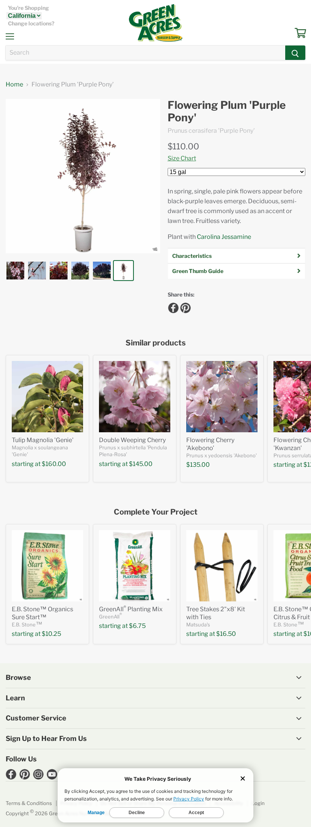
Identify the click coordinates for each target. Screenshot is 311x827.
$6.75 (137, 625)
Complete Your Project (156, 512)
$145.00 (140, 464)
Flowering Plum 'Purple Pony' (227, 111)
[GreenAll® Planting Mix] (134, 565)
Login (258, 803)
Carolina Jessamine (224, 236)
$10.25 (51, 633)
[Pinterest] (184, 306)
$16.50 (226, 633)
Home (14, 84)
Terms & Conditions (29, 803)
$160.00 (54, 464)
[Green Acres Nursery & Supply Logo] (155, 23)
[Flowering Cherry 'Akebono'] (222, 396)
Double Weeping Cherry (132, 440)
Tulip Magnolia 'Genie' (43, 440)
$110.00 (183, 146)
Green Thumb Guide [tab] (197, 271)
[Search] (295, 53)
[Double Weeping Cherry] (134, 396)
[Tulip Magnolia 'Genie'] (47, 396)
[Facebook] (172, 306)
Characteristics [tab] (192, 256)
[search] (145, 53)
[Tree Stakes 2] (222, 565)
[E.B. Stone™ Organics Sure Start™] (47, 565)
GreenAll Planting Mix (131, 609)
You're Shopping (28, 8)
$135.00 (198, 464)
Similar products (156, 343)
